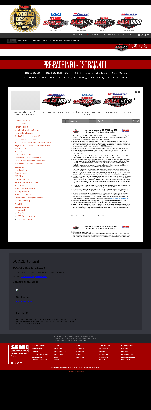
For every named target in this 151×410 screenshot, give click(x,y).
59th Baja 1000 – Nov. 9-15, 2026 (56, 112)
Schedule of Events (23, 154)
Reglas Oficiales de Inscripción (28, 136)
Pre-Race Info (21, 170)
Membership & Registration (39, 77)
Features (78, 354)
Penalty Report (21, 127)
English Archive (103, 354)
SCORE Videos (80, 351)
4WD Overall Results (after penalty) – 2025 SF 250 (25, 113)
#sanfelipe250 (76, 34)
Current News (80, 349)
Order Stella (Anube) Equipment (29, 197)
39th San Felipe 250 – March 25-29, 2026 (87, 113)
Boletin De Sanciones (24, 194)
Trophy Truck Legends (60, 351)
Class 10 (56, 360)
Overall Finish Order (23, 120)
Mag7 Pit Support (25, 219)
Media (130, 34)
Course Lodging (22, 207)
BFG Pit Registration (26, 216)
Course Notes (21, 173)
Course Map (20, 167)
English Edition (103, 349)
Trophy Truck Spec (59, 354)
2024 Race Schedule (37, 349)
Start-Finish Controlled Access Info (30, 160)
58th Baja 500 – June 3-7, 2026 (118, 112)
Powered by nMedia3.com (75, 372)
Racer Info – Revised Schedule (28, 157)
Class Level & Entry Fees (25, 139)
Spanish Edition (103, 351)
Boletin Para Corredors (25, 188)
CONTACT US (119, 72)
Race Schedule (32, 72)
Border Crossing (22, 179)
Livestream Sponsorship (128, 357)
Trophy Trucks (58, 349)
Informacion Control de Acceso (28, 163)
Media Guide (102, 360)
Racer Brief (20, 185)
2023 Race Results (37, 351)
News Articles (80, 357)
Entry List (19, 151)
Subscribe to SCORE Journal (19, 353)
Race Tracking (64, 77)
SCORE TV (122, 77)
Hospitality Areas (126, 360)
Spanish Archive (103, 357)
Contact (124, 34)
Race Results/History (56, 72)
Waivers (18, 204)
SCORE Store (96, 34)
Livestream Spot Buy (127, 354)
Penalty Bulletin (22, 191)
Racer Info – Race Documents (28, 182)
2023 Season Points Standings (40, 354)
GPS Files (19, 176)
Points (77, 72)
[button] (22, 40)
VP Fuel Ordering (22, 200)
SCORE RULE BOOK (96, 72)
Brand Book (124, 351)
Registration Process (24, 133)
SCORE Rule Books (37, 357)
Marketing (115, 34)
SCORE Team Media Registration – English (33, 142)
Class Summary (21, 123)
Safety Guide (104, 77)
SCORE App (106, 34)
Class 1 (56, 357)
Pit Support (20, 210)
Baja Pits (21, 213)
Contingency (85, 77)
